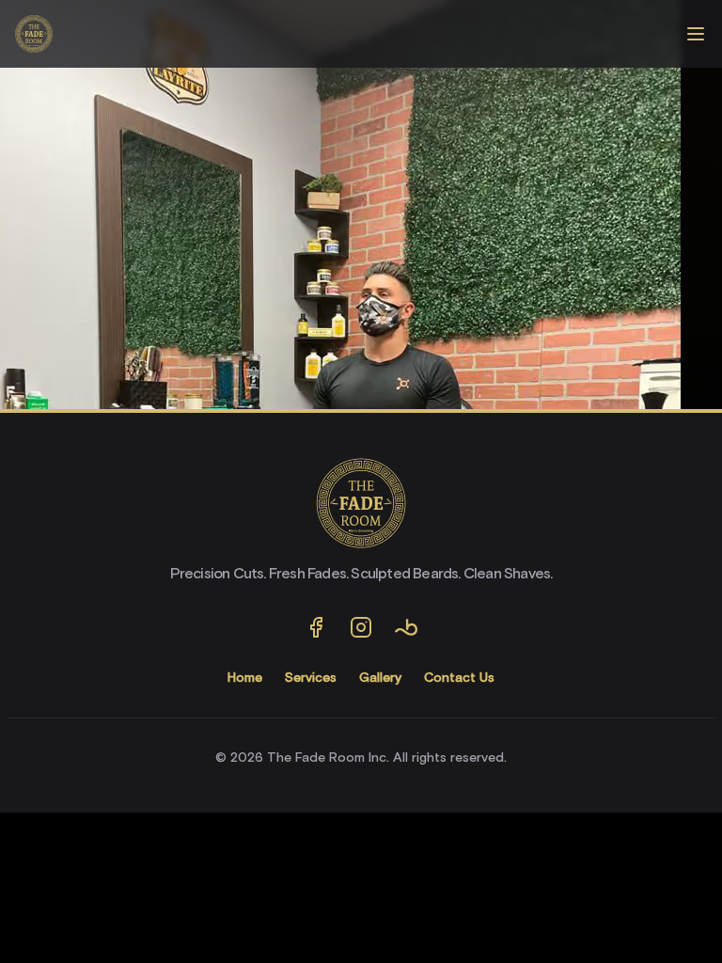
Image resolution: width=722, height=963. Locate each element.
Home (245, 678)
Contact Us (459, 678)
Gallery (380, 678)
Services (311, 678)
